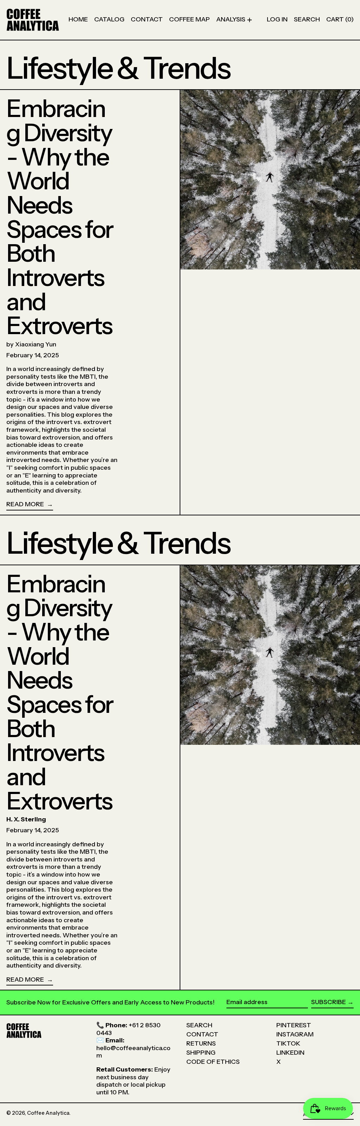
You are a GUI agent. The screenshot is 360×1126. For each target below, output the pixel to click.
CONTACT (202, 1034)
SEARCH (199, 1025)
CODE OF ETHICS (213, 1062)
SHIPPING (201, 1052)
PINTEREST (293, 1025)
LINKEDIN (290, 1052)
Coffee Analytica (48, 1113)
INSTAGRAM (295, 1034)
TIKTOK (288, 1043)
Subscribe (328, 1002)
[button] (307, 20)
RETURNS (201, 1043)
